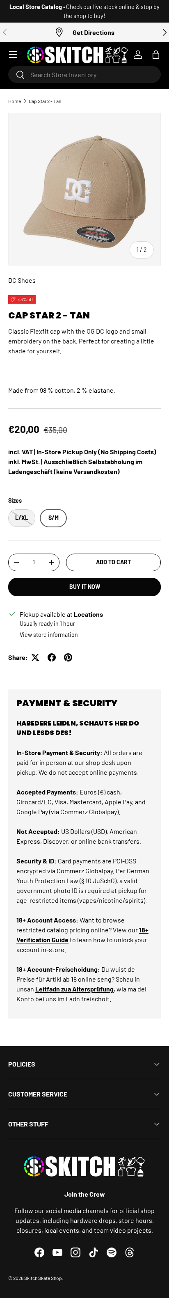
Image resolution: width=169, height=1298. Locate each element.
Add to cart (113, 562)
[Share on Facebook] (51, 657)
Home (14, 101)
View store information (49, 634)
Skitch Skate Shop (43, 1278)
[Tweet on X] (35, 657)
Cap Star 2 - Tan (45, 101)
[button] (156, 55)
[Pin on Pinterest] (68, 657)
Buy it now (84, 586)
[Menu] (13, 55)
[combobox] (84, 74)
